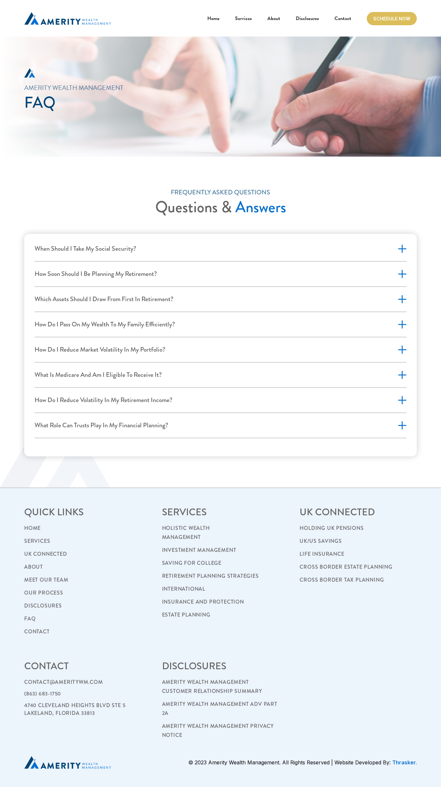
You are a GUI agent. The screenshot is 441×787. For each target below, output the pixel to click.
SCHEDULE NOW (391, 18)
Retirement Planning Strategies (210, 576)
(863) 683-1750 (42, 693)
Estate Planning (186, 614)
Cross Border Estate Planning (346, 567)
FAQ (30, 618)
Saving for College (191, 563)
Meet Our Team (46, 580)
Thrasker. (404, 762)
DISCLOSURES (43, 605)
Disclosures (307, 18)
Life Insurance (322, 554)
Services (243, 18)
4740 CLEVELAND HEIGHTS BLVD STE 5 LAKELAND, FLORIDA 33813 (74, 709)
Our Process (43, 592)
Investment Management (199, 550)
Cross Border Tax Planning (342, 580)
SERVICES (37, 541)
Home (213, 18)
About (273, 18)
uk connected (45, 554)
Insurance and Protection (203, 602)
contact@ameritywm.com (63, 682)
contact (37, 631)
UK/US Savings (321, 541)
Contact (342, 18)
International (183, 589)
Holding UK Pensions (332, 528)
